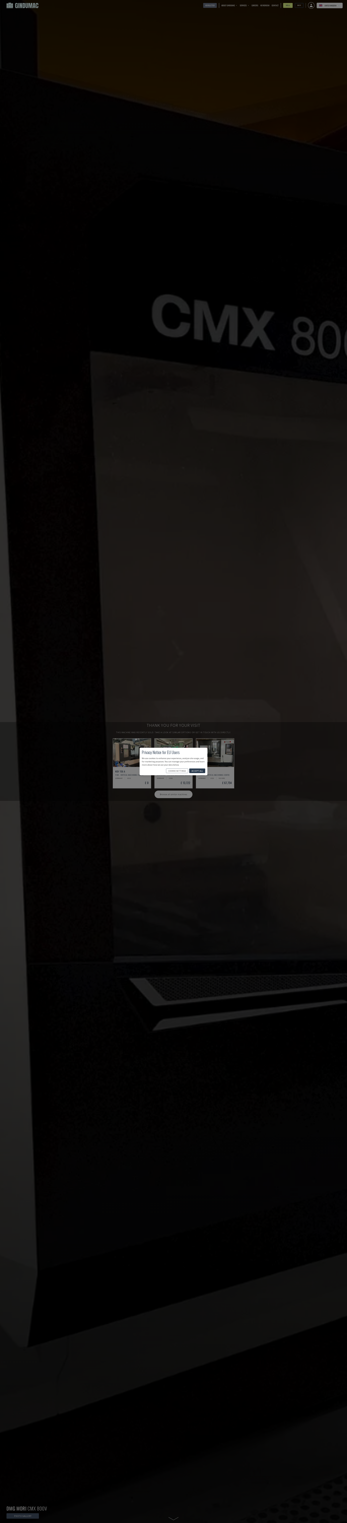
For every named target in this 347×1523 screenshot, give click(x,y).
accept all (197, 771)
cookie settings (177, 771)
